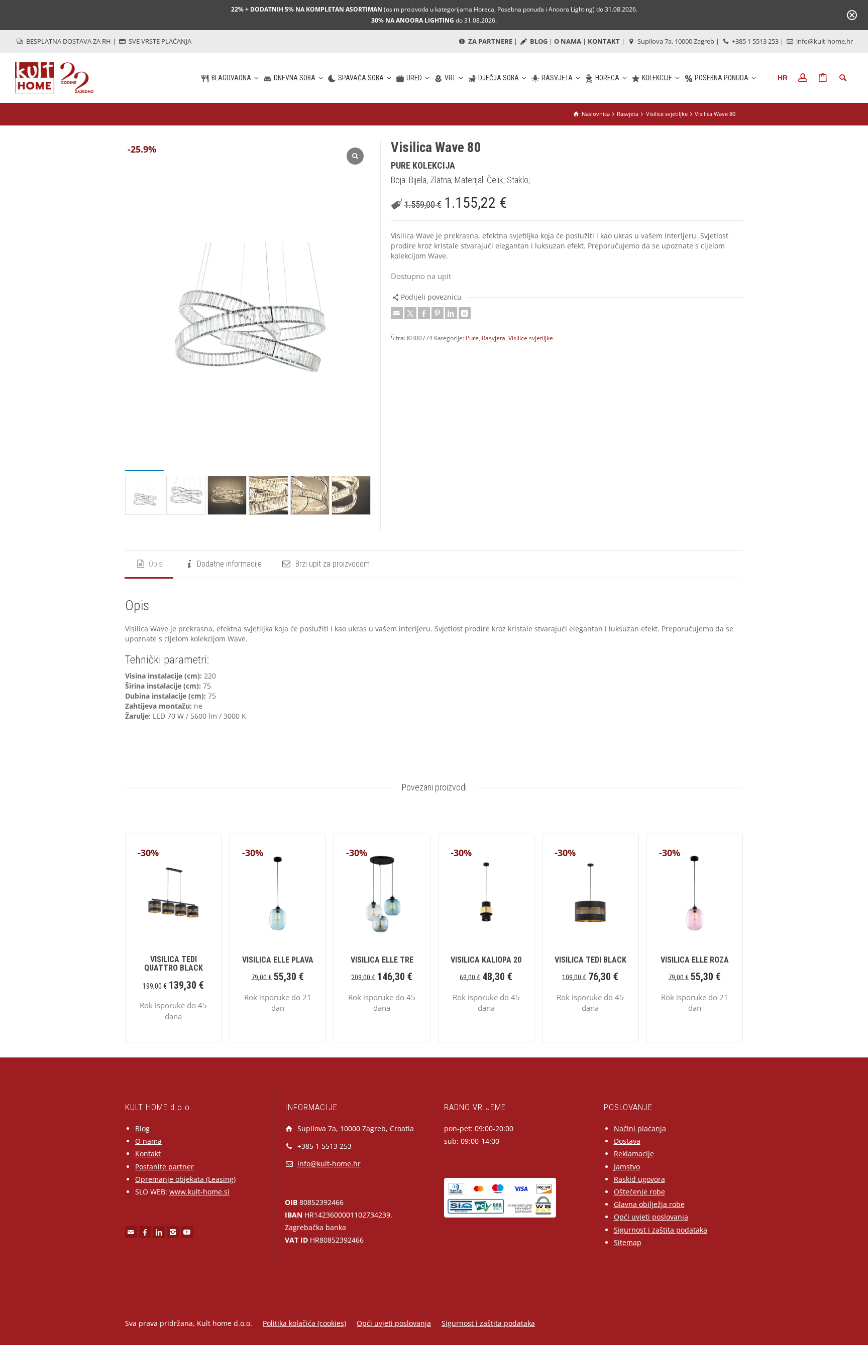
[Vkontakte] (465, 313)
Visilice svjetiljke (530, 338)
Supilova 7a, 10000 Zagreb (675, 41)
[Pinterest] (437, 313)
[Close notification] (852, 15)
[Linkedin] (451, 313)
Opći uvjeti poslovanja (651, 1217)
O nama (148, 1141)
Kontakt (148, 1153)
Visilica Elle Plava (277, 960)
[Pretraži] (843, 77)
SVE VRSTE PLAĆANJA (159, 41)
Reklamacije (634, 1153)
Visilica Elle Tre (382, 960)
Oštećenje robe (639, 1191)
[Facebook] (424, 313)
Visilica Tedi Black (590, 960)
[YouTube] (187, 1232)
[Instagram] (173, 1232)
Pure (472, 338)
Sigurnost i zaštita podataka (660, 1230)
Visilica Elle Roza (695, 960)
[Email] (397, 313)
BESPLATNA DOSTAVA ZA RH (68, 41)
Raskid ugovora (639, 1179)
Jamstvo (627, 1166)
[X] (410, 313)
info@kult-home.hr (824, 41)
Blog (142, 1128)
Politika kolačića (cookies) (304, 1323)
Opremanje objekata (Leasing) (185, 1179)
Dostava (627, 1141)
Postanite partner (164, 1166)
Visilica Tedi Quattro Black (173, 964)
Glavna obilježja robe (649, 1204)
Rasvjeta (493, 338)
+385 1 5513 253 (754, 41)
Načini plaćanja (640, 1128)
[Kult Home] (54, 77)
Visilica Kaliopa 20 (486, 960)
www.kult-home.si (199, 1191)
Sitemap (627, 1242)
